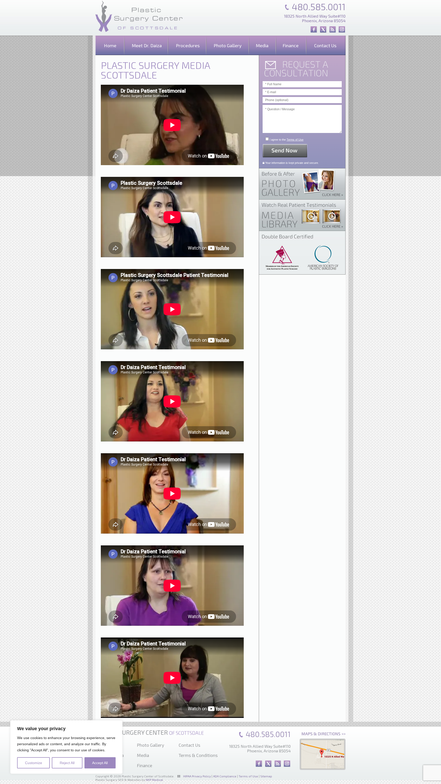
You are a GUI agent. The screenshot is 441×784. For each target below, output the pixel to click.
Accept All (100, 763)
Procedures (188, 45)
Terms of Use (295, 139)
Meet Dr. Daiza (147, 45)
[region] (66, 747)
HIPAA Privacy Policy (197, 776)
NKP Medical (154, 779)
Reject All (67, 763)
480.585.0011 (319, 6)
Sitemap (266, 776)
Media (262, 45)
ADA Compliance (224, 776)
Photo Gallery (228, 45)
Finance (291, 45)
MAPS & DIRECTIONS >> (323, 733)
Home (110, 45)
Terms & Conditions (198, 755)
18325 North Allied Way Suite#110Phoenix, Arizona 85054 (315, 18)
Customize (33, 763)
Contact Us (325, 45)
